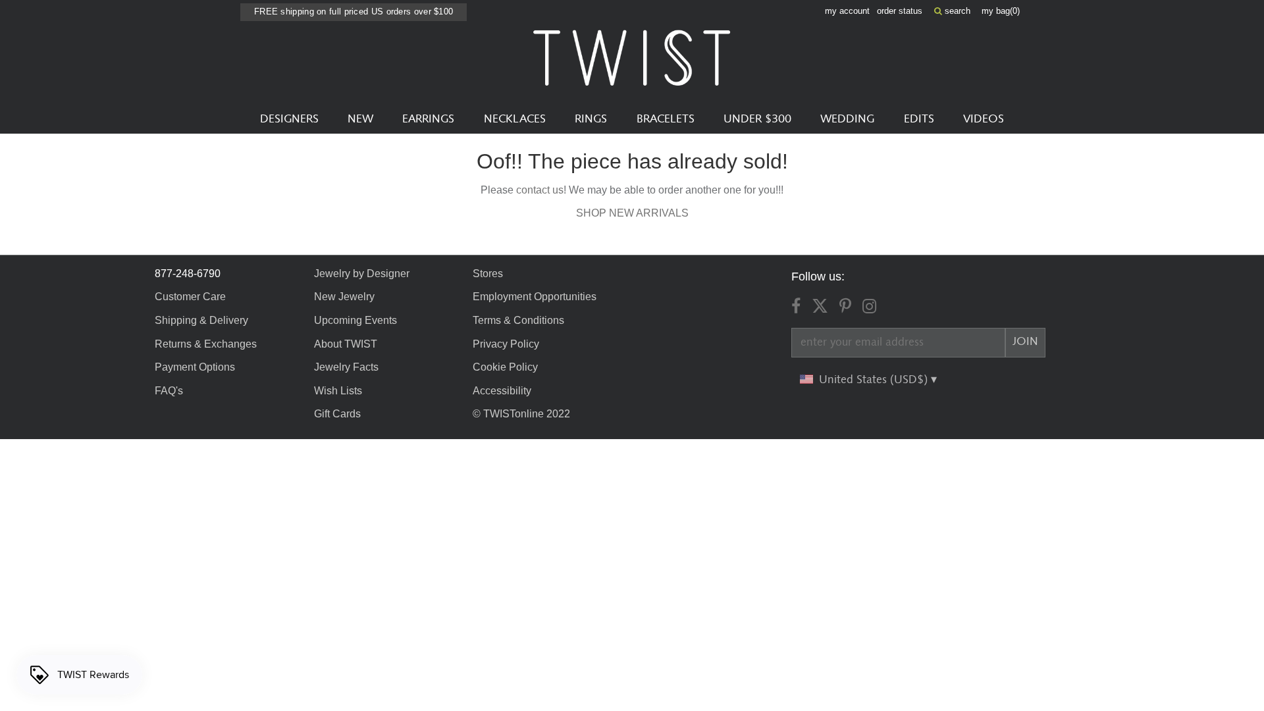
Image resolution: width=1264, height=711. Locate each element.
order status (899, 11)
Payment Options (195, 367)
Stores (488, 273)
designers (289, 119)
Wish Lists (338, 390)
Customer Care (190, 296)
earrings (428, 119)
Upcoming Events (355, 320)
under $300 (757, 119)
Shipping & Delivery (201, 320)
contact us (540, 190)
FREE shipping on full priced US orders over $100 (353, 11)
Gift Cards (337, 413)
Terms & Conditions (518, 320)
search (956, 11)
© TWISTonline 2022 (521, 413)
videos (983, 119)
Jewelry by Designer (361, 273)
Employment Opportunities (534, 296)
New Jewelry (344, 296)
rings (591, 119)
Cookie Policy (505, 367)
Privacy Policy (506, 344)
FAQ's (169, 390)
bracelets (666, 119)
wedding (847, 119)
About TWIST (345, 344)
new (360, 119)
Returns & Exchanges (206, 344)
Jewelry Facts (346, 367)
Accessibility (502, 390)
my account (847, 11)
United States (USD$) (875, 380)
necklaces (515, 119)
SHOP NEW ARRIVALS (632, 213)
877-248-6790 (188, 273)
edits (919, 119)
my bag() (1001, 11)
